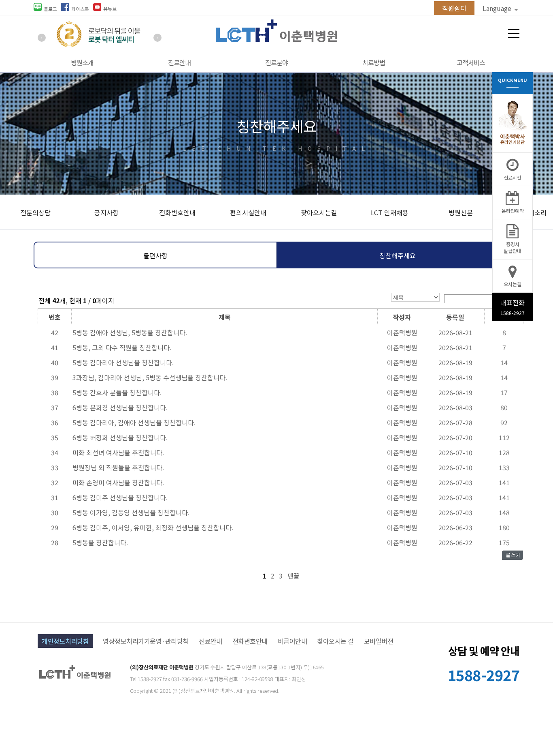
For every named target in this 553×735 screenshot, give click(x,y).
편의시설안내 (248, 212)
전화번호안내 (177, 212)
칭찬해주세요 (397, 255)
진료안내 (179, 62)
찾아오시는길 (319, 212)
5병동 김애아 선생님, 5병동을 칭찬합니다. (129, 332)
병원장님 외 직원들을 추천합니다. (118, 467)
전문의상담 (35, 212)
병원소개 (82, 62)
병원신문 (461, 212)
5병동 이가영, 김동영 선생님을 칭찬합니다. (130, 512)
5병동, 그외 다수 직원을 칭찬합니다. (121, 347)
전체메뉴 (513, 34)
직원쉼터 (454, 8)
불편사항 (155, 255)
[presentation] (42, 38)
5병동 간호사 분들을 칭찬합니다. (117, 392)
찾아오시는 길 (335, 641)
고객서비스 (471, 62)
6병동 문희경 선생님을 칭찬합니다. (120, 407)
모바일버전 (378, 641)
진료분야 (276, 62)
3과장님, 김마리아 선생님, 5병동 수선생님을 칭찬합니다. (149, 377)
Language (498, 8)
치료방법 (373, 62)
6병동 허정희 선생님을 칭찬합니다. (120, 437)
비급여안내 (292, 641)
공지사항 (106, 212)
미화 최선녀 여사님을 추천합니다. (118, 452)
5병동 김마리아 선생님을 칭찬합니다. (123, 362)
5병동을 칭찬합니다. (100, 542)
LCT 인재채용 (389, 212)
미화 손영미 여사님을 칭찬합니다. (118, 482)
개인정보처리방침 (65, 641)
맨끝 (293, 576)
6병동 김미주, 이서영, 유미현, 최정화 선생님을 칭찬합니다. (152, 527)
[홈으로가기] (276, 39)
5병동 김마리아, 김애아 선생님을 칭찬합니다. (134, 422)
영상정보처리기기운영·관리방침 (146, 641)
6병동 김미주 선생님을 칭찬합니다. (120, 497)
